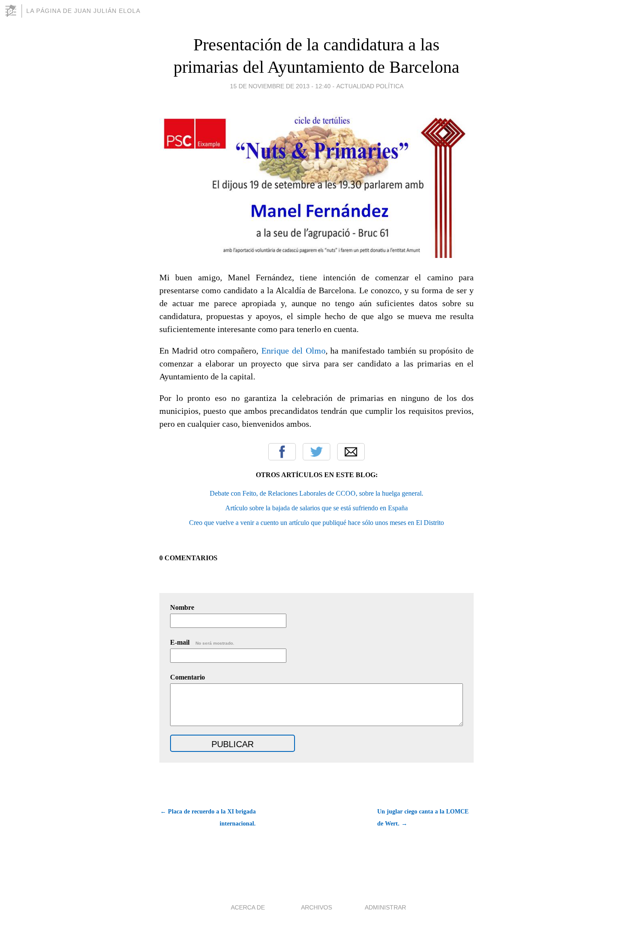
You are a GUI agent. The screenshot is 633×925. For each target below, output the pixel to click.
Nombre (182, 607)
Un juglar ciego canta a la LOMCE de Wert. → (423, 817)
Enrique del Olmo (293, 350)
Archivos (316, 907)
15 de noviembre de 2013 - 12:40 (280, 86)
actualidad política (369, 86)
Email (351, 451)
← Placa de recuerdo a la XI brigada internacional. (208, 817)
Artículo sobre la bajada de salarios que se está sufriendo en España (316, 508)
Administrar (385, 907)
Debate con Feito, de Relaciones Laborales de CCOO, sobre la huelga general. (316, 493)
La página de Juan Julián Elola (83, 10)
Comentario (187, 677)
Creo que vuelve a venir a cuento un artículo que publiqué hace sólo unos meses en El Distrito (316, 522)
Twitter (316, 451)
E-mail (202, 642)
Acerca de (248, 907)
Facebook (282, 451)
